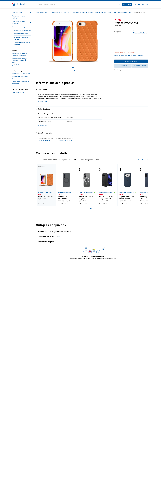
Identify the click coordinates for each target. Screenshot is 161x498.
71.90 (118, 19)
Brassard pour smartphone (21, 34)
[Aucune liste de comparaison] (139, 4)
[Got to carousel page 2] (73, 67)
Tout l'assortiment (17, 12)
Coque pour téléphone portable (21, 38)
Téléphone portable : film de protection (22, 43)
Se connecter (127, 4)
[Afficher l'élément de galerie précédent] (35, 41)
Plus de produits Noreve (140, 32)
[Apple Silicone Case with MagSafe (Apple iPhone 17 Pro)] (127, 185)
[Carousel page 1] (72, 67)
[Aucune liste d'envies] (143, 4)
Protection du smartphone (20, 27)
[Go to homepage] (18, 4)
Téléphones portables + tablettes (19, 17)
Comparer (124, 66)
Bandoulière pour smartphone (22, 30)
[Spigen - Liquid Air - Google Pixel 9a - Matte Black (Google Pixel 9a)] (107, 185)
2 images (73, 70)
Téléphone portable (18, 79)
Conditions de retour (44, 140)
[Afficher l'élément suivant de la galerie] (111, 41)
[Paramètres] (119, 4)
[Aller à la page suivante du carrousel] (145, 184)
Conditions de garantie (65, 140)
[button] (131, 53)
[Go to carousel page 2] (91, 208)
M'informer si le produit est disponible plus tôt (130, 55)
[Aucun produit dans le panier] (147, 4)
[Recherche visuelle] (113, 4)
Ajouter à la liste (141, 66)
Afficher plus (43, 101)
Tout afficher (142, 160)
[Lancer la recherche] (37, 4)
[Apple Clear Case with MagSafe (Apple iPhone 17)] (87, 185)
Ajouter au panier (132, 61)
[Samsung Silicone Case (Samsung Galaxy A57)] (148, 185)
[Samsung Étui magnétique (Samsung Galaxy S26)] (66, 185)
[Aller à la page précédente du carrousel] (39, 184)
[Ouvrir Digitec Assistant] (134, 4)
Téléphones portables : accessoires (19, 22)
